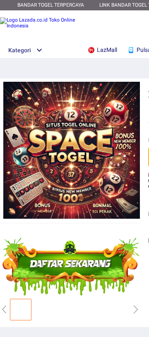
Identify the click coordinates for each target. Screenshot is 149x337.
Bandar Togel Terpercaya (50, 5)
